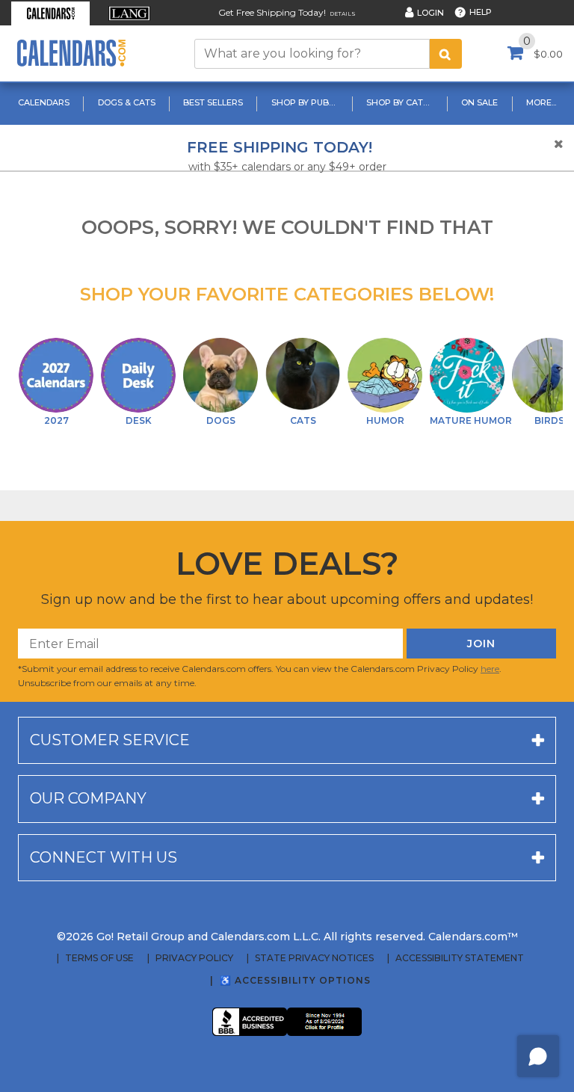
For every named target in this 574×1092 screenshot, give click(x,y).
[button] (50, 13)
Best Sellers (213, 102)
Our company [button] (88, 798)
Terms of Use (99, 958)
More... (541, 102)
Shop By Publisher (306, 102)
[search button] (446, 54)
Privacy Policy (194, 958)
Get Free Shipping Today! (272, 12)
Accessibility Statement (459, 958)
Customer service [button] (110, 740)
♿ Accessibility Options (295, 980)
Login (430, 12)
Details (343, 13)
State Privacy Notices (314, 958)
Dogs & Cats (126, 102)
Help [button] (480, 12)
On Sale (479, 102)
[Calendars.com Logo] (71, 53)
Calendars (44, 102)
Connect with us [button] (103, 857)
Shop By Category (401, 102)
